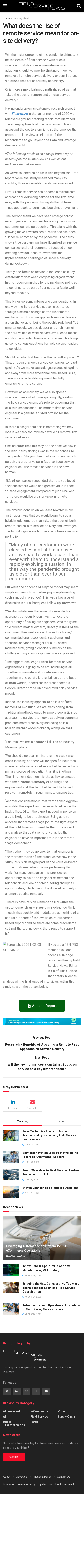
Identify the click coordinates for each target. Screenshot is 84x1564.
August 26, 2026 (32, 1275)
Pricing (62, 1411)
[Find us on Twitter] (7, 1391)
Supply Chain (66, 1416)
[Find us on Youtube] (46, 1391)
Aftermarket (11, 1411)
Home (6, 18)
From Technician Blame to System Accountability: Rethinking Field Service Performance (49, 1135)
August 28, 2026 (16, 1256)
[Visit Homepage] (42, 6)
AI (4, 1416)
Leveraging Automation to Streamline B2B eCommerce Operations (36, 1248)
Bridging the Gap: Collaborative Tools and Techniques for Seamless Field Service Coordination (51, 1287)
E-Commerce (39, 1411)
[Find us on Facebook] (36, 1391)
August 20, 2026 (32, 1314)
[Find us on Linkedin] (17, 1391)
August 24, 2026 (32, 1297)
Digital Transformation (14, 1423)
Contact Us (63, 1476)
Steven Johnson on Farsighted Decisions (50, 1187)
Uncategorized (21, 18)
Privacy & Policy (42, 1476)
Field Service (39, 1416)
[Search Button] (79, 6)
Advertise (21, 1476)
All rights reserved (64, 1484)
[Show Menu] (5, 6)
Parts (34, 1421)
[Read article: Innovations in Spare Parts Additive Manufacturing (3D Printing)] (11, 1270)
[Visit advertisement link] (42, 1021)
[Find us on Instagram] (26, 1391)
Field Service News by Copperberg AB (32, 1484)
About (6, 1476)
